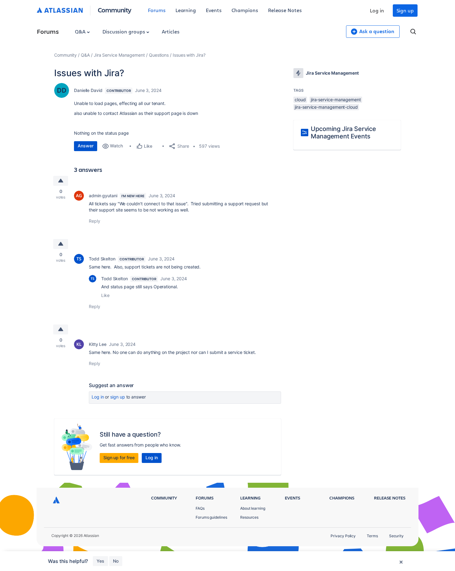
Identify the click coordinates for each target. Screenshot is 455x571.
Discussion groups (124, 31)
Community (115, 9)
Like (105, 295)
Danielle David (88, 90)
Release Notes (285, 10)
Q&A (81, 31)
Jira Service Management (119, 55)
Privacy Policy (343, 536)
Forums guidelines (211, 517)
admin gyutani (103, 195)
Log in (377, 10)
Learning (186, 10)
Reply (94, 221)
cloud (300, 99)
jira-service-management (336, 99)
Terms (372, 536)
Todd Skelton (102, 258)
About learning (252, 508)
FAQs (200, 508)
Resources (249, 517)
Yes (100, 561)
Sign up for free (119, 457)
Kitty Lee (97, 344)
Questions (159, 55)
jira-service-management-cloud (326, 107)
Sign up (405, 10)
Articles (170, 31)
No (116, 561)
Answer (85, 145)
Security (396, 536)
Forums (157, 10)
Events (214, 10)
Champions (245, 10)
